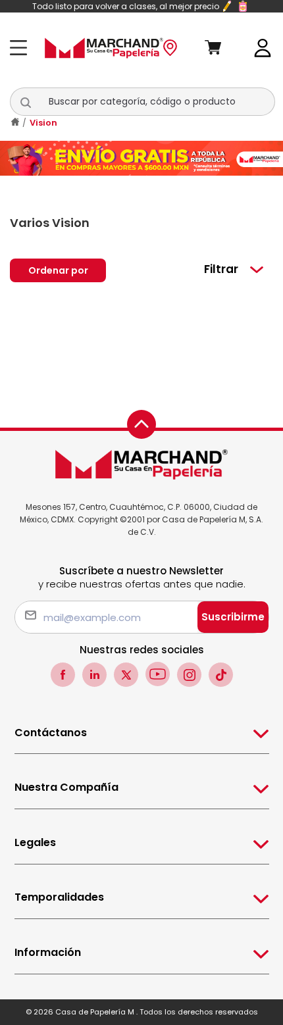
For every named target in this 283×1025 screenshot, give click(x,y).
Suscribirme (233, 617)
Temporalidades (59, 897)
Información (47, 952)
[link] (263, 47)
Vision (43, 122)
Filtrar (221, 269)
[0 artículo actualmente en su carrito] (223, 48)
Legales (35, 842)
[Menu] (22, 48)
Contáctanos (50, 732)
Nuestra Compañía (66, 787)
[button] (33, 102)
